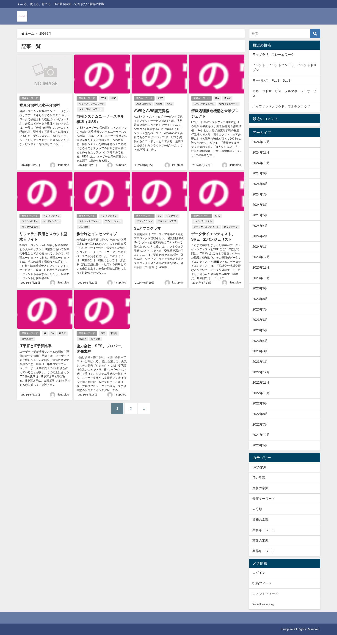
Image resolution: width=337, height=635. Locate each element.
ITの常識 (258, 477)
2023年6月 (260, 319)
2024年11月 (260, 152)
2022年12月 (261, 372)
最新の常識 (260, 488)
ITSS (103, 98)
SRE (217, 216)
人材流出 (83, 227)
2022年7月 (260, 424)
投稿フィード (262, 583)
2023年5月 (260, 330)
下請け (113, 333)
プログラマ (172, 216)
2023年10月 (261, 278)
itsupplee (63, 165)
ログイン (258, 572)
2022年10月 (261, 393)
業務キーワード (30, 98)
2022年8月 (260, 413)
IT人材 (227, 98)
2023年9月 (260, 288)
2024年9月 (260, 173)
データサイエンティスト (206, 227)
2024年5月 (260, 215)
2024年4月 (260, 225)
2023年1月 (260, 361)
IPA (217, 98)
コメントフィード (265, 593)
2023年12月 (261, 256)
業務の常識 (260, 519)
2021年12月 (261, 434)
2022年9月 (260, 403)
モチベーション (113, 221)
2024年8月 (260, 183)
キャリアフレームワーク (91, 104)
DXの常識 (259, 467)
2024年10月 (261, 163)
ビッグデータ (231, 227)
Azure (159, 104)
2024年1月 (260, 246)
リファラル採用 (30, 227)
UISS (113, 98)
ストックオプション (89, 221)
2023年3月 (260, 351)
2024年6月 (260, 204)
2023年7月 (260, 309)
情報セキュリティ (228, 104)
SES (103, 333)
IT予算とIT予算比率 (35, 346)
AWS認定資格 (143, 104)
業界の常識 (260, 540)
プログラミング (144, 221)
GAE (169, 104)
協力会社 (95, 339)
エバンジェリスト (203, 221)
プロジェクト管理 (166, 221)
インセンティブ (52, 216)
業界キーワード (87, 98)
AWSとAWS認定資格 (151, 111)
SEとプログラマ (147, 228)
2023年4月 (260, 340)
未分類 (257, 509)
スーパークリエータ (204, 104)
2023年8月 (260, 298)
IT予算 (62, 333)
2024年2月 (260, 236)
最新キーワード (263, 498)
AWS (160, 98)
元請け (82, 339)
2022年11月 (260, 382)
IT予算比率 (27, 339)
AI (45, 333)
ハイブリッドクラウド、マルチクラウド (281, 106)
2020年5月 (260, 445)
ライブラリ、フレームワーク (273, 54)
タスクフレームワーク (90, 109)
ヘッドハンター (51, 221)
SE (159, 216)
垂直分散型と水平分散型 (39, 105)
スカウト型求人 (30, 221)
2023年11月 (260, 267)
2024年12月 (261, 141)
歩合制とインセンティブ (97, 234)
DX (52, 333)
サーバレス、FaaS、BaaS (271, 80)
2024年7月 (260, 194)
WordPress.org (263, 604)
